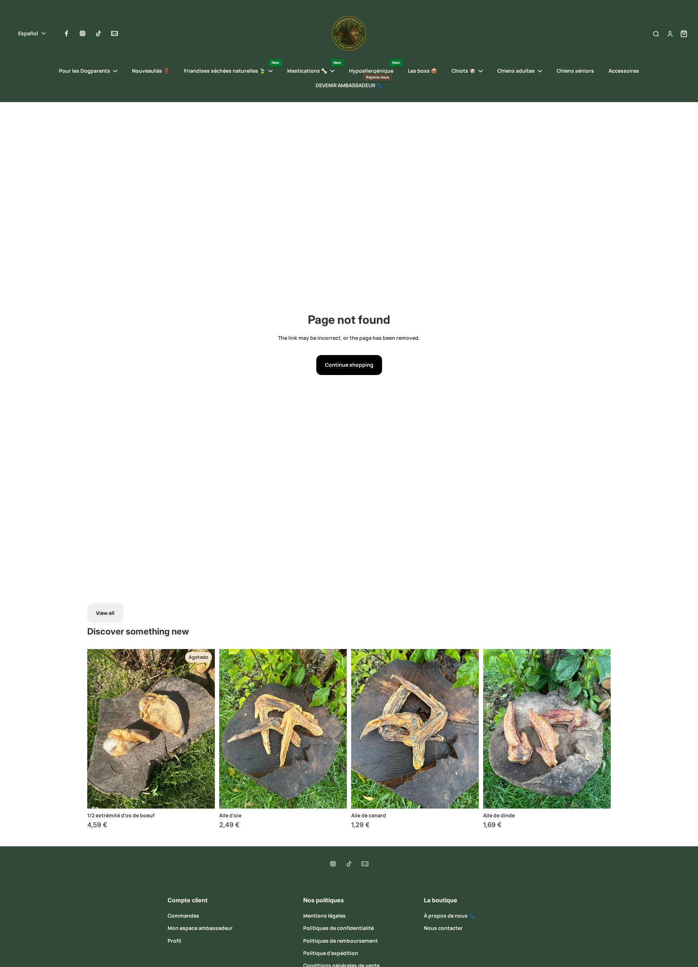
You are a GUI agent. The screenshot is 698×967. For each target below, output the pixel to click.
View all (105, 612)
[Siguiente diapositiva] (204, 729)
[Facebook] (67, 33)
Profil (174, 940)
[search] (656, 33)
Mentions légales (324, 915)
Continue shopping (349, 364)
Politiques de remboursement (340, 940)
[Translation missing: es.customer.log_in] (669, 33)
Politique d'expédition (330, 953)
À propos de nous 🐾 (449, 915)
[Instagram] (83, 33)
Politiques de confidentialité (338, 927)
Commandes (183, 915)
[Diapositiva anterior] (98, 729)
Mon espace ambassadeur (200, 927)
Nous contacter (443, 927)
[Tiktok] (99, 33)
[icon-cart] (681, 33)
